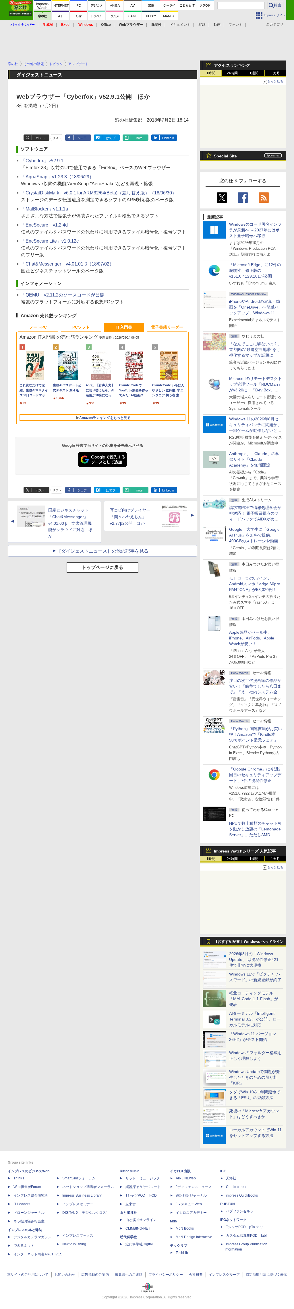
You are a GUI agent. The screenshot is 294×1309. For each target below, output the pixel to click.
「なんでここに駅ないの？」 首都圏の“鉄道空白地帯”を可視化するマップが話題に (257, 350)
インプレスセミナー (77, 1204)
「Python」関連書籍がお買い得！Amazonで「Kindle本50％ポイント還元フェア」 (255, 734)
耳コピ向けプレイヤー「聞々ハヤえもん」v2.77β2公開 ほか (130, 517)
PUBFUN (227, 1204)
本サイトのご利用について (28, 1275)
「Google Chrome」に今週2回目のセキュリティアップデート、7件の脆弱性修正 (255, 775)
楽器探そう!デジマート (143, 1187)
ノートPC (38, 327)
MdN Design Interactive (194, 1237)
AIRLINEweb (186, 1178)
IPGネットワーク (233, 1220)
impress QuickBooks (242, 1195)
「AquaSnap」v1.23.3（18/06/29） (57, 176)
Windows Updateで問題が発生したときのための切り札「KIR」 (254, 1077)
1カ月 (275, 73)
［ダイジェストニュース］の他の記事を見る (102, 551)
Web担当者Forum (27, 1187)
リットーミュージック (142, 1178)
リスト (57, 138)
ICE (223, 1171)
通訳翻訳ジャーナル (191, 1195)
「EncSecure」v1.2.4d (44, 225)
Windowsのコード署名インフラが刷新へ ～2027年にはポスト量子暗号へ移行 (255, 230)
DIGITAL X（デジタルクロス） (85, 1213)
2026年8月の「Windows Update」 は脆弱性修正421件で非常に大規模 (253, 959)
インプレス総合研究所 (30, 1195)
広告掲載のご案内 (95, 1275)
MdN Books (185, 1228)
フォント (235, 25)
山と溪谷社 (128, 1213)
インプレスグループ (224, 1275)
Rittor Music (130, 1171)
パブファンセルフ (240, 1211)
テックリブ (178, 1246)
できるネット (23, 1246)
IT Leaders (21, 1204)
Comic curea (236, 1187)
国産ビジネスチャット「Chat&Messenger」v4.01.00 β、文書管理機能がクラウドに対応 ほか (70, 523)
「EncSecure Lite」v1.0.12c (50, 241)
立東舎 (130, 1204)
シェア (82, 138)
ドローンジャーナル (29, 1213)
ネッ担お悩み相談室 (29, 1221)
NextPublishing (74, 1244)
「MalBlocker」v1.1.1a (44, 208)
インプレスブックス (77, 1236)
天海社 (231, 1178)
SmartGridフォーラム (78, 1178)
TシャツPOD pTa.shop (245, 1227)
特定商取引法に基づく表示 (266, 1275)
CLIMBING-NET (137, 1228)
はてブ (110, 138)
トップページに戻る (102, 567)
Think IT (19, 1178)
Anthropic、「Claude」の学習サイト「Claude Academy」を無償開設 (254, 459)
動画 (217, 25)
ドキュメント (180, 25)
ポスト (40, 138)
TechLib (182, 1253)
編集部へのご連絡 (128, 1275)
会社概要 (196, 1275)
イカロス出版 (180, 1171)
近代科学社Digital (139, 1244)
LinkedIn (168, 138)
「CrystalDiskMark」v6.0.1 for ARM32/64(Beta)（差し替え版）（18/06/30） (99, 192)
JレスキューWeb (189, 1204)
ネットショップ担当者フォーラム (88, 1187)
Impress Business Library (82, 1195)
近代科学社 (128, 1237)
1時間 (210, 73)
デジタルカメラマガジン (32, 1237)
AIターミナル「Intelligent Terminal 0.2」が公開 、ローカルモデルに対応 (255, 1019)
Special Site (225, 156)
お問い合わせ (65, 1275)
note (139, 138)
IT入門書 (124, 327)
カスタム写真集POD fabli (247, 1236)
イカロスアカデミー (191, 1213)
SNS (202, 25)
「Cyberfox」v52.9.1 (42, 160)
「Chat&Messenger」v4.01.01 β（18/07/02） (67, 264)
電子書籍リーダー (167, 327)
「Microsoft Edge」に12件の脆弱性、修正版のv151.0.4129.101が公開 (255, 270)
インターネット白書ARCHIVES (37, 1254)
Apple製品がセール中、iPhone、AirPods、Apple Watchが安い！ (251, 638)
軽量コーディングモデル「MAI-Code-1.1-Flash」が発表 (253, 999)
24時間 (232, 73)
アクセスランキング (232, 65)
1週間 (253, 73)
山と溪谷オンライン (140, 1220)
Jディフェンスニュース (194, 1187)
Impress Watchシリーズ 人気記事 (245, 851)
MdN (173, 1221)
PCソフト (81, 327)
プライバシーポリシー (165, 1275)
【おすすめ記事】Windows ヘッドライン (249, 942)
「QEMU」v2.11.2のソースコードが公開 (63, 294)
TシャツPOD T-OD (141, 1195)
